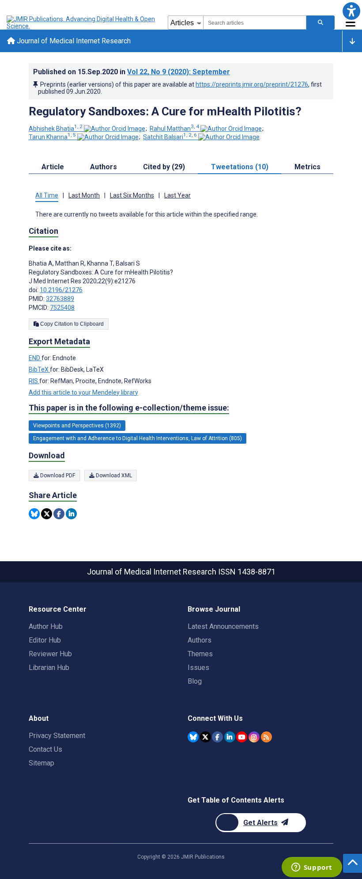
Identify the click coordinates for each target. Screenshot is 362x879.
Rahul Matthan (174, 128)
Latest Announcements (223, 626)
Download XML (113, 475)
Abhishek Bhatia (56, 128)
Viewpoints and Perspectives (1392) (77, 425)
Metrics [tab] (307, 167)
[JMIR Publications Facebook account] (217, 736)
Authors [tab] (103, 167)
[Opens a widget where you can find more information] (311, 868)
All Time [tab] (46, 195)
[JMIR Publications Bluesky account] (193, 736)
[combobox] (254, 22)
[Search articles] (320, 22)
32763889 (60, 298)
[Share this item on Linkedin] (71, 513)
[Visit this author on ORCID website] (114, 128)
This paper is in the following (129, 407)
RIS (34, 380)
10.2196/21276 (61, 289)
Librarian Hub (49, 667)
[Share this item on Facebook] (58, 513)
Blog (195, 681)
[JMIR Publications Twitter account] (205, 736)
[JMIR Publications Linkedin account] (229, 736)
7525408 (62, 307)
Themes (200, 654)
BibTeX (39, 369)
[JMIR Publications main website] (82, 22)
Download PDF (57, 475)
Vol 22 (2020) (178, 72)
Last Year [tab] (177, 195)
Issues (198, 667)
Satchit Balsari (170, 137)
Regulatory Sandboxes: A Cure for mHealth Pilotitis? (165, 111)
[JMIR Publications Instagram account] (254, 736)
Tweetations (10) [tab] (239, 167)
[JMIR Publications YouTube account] (241, 736)
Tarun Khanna (52, 137)
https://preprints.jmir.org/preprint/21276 (252, 84)
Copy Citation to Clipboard (71, 324)
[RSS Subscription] (266, 736)
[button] (351, 11)
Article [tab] (52, 167)
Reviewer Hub (50, 654)
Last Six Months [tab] (132, 195)
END (35, 357)
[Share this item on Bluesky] (34, 513)
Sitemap (41, 763)
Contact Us (45, 749)
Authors (199, 640)
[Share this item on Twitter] (46, 513)
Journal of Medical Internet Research (73, 41)
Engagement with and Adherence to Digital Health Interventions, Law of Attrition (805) (137, 438)
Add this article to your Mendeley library (83, 392)
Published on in (131, 72)
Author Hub (46, 626)
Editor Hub (45, 640)
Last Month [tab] (84, 195)
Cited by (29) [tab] (164, 167)
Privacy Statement (57, 735)
